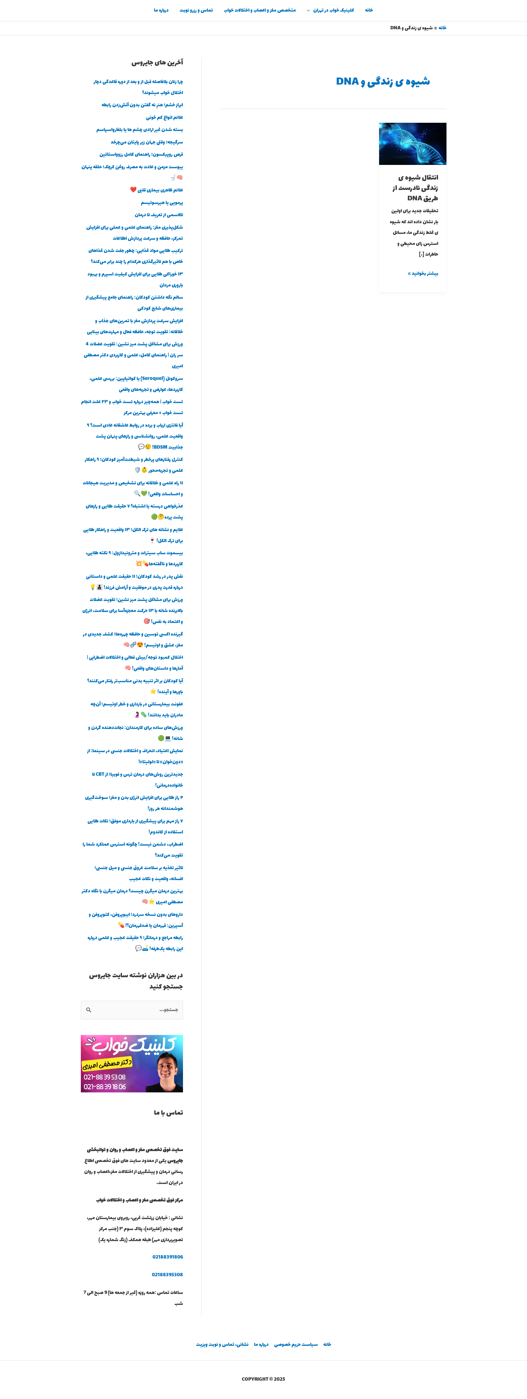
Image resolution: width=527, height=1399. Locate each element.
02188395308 (167, 1275)
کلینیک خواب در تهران (333, 10)
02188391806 (167, 1257)
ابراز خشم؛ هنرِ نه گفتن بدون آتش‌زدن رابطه (142, 105)
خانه (369, 10)
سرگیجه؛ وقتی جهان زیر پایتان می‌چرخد (147, 142)
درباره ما (161, 10)
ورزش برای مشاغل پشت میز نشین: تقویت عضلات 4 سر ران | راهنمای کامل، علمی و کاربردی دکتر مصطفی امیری (133, 355)
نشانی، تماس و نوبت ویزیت (222, 1344)
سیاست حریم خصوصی (296, 1344)
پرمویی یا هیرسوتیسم (162, 203)
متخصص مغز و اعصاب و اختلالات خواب (260, 10)
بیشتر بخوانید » (423, 273)
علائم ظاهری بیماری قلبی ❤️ (156, 190)
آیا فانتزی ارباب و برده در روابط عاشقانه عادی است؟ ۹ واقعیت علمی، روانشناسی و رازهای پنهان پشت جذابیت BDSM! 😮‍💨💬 (135, 436)
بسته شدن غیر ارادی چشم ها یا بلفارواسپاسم (139, 130)
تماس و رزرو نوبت (196, 10)
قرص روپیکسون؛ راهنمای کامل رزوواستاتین (141, 154)
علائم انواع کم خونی (164, 117)
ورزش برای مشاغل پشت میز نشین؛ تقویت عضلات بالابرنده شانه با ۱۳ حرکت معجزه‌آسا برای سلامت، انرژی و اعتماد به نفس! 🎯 (132, 611)
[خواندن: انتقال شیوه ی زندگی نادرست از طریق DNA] (412, 143)
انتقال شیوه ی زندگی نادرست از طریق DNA (415, 188)
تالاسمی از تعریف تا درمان (159, 215)
